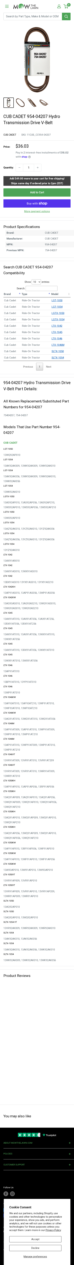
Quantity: (8, 167)
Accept (35, 1239)
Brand (7, 294)
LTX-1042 (57, 325)
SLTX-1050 (58, 351)
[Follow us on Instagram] (12, 1193)
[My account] (59, 6)
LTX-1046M (58, 344)
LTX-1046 (57, 338)
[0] (66, 6)
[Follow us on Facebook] (5, 1193)
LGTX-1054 (58, 319)
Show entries (37, 281)
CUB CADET (9, 134)
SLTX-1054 (58, 357)
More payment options (37, 211)
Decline (35, 1248)
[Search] (66, 16)
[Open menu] (7, 6)
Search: (21, 288)
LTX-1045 (57, 332)
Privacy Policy (53, 1230)
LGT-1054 (57, 306)
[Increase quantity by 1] (37, 167)
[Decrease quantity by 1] (19, 167)
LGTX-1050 (58, 313)
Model (54, 294)
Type (24, 294)
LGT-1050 (57, 300)
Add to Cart (37, 192)
